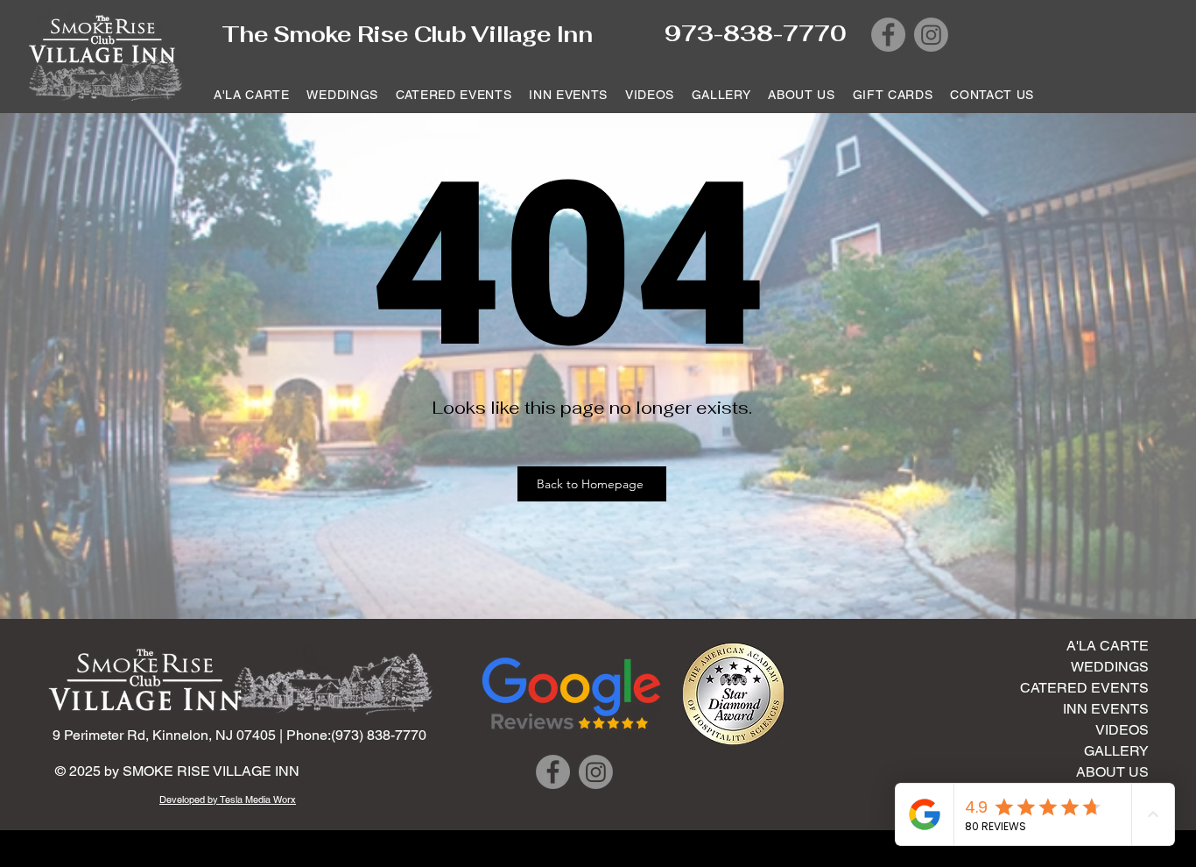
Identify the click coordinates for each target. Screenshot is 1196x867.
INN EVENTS (1106, 708)
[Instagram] (931, 35)
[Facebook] (888, 35)
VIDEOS (1122, 729)
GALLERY (1116, 751)
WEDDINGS (1110, 666)
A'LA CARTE (1107, 645)
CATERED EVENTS (1084, 687)
